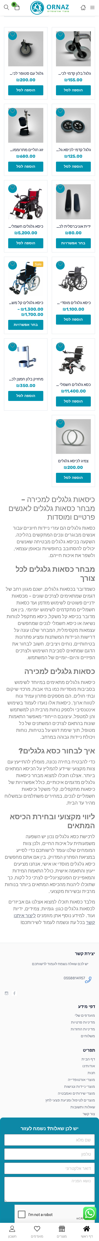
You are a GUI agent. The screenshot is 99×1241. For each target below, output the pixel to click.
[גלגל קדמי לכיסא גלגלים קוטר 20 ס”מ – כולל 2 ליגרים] (73, 125)
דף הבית (88, 1059)
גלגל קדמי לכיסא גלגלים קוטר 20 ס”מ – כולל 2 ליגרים (73, 149)
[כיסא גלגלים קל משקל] (25, 278)
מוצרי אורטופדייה (81, 1080)
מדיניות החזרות (83, 1029)
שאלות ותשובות (82, 1107)
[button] (17, 8)
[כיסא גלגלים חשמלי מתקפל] (25, 201)
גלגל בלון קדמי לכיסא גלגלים (73, 73)
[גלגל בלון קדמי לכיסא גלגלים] (73, 48)
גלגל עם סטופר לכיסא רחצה (25, 73)
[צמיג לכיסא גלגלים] (73, 436)
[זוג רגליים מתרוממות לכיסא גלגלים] (25, 125)
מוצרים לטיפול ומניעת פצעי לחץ (70, 1100)
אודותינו (88, 1066)
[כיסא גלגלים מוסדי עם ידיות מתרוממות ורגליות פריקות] (73, 278)
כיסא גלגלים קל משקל (25, 302)
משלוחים (88, 1036)
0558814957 (74, 978)
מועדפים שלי (85, 1015)
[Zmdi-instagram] (6, 993)
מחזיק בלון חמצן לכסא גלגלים (25, 379)
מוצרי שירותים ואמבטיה (76, 1093)
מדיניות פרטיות (83, 1022)
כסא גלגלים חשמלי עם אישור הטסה (73, 384)
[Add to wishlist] (60, 35)
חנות (91, 1073)
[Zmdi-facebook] (14, 993)
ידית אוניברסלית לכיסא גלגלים (73, 226)
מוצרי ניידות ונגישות (79, 1086)
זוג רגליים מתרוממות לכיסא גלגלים (25, 149)
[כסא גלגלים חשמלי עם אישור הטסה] (73, 360)
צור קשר (89, 1114)
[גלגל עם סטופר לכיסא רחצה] (25, 48)
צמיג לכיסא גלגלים (73, 461)
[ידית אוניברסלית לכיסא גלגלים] (73, 201)
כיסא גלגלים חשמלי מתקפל (25, 226)
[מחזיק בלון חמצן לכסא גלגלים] (25, 357)
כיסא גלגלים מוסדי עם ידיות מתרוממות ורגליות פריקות (73, 302)
